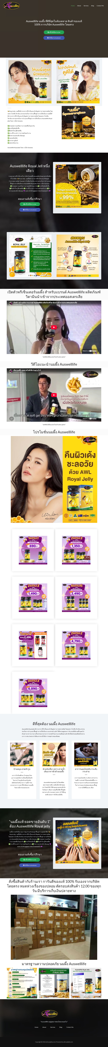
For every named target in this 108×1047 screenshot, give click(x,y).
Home (73, 5)
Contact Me (100, 5)
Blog (92, 5)
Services (86, 5)
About (79, 5)
